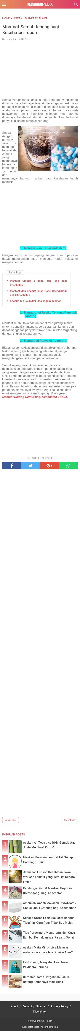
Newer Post (10, 820)
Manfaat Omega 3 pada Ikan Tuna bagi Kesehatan (38, 282)
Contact (27, 1006)
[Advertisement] (40, 71)
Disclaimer (40, 1011)
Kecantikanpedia (49, 1027)
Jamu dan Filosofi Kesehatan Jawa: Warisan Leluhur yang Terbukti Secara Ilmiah (49, 876)
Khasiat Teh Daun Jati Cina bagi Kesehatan (35, 301)
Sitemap (41, 1006)
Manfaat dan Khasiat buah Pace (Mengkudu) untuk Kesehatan (38, 293)
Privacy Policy (59, 1006)
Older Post (69, 820)
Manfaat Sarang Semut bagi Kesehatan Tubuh (34, 396)
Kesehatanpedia (31, 1027)
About (14, 1006)
